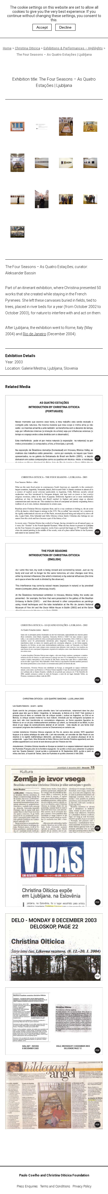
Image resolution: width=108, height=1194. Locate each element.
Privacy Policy (82, 1186)
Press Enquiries (27, 1186)
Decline (65, 27)
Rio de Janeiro (34, 334)
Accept (42, 27)
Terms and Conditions (55, 1186)
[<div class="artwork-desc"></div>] (17, 126)
